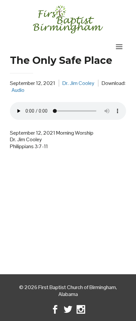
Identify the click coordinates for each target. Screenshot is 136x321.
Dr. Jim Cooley (78, 83)
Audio (18, 90)
